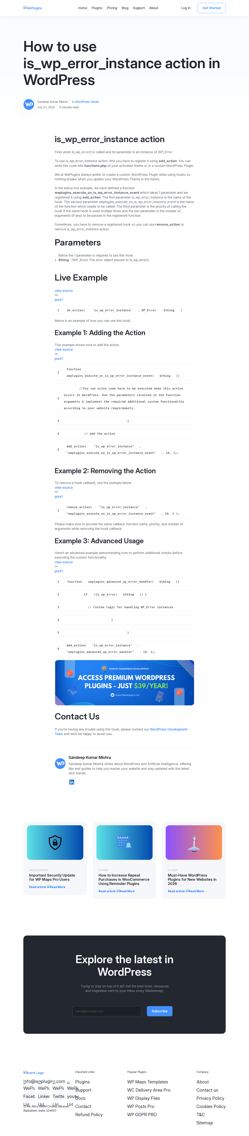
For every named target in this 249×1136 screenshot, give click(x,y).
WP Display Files (143, 1098)
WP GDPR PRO (142, 1114)
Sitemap (205, 1122)
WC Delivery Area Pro (148, 1090)
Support (139, 8)
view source (64, 291)
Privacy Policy (210, 1098)
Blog (125, 8)
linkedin (72, 782)
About (153, 8)
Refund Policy (89, 1114)
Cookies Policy (211, 1106)
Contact (83, 1106)
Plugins (97, 8)
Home (82, 8)
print (58, 300)
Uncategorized (38, 870)
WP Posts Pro (140, 1106)
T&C (201, 1114)
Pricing (112, 8)
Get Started (212, 8)
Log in (185, 8)
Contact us (207, 1090)
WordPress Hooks (87, 102)
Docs (80, 1098)
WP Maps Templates (147, 1082)
